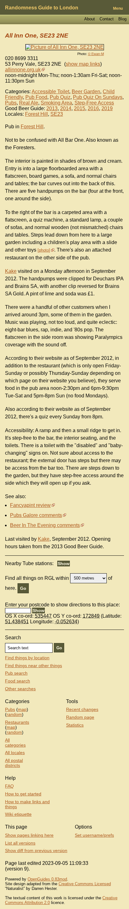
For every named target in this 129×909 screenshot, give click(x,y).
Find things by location (27, 657)
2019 (107, 108)
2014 (65, 108)
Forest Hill (36, 114)
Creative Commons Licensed (85, 883)
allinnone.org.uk (23, 69)
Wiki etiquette (18, 814)
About (89, 19)
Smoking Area (56, 102)
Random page (80, 717)
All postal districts (14, 763)
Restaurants (17, 722)
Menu (118, 8)
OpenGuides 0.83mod (47, 879)
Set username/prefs (94, 835)
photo (44, 250)
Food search (17, 680)
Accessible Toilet (50, 91)
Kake (11, 271)
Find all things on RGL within (37, 577)
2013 (52, 108)
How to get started (23, 793)
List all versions (20, 842)
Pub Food (36, 97)
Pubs (11, 102)
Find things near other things (33, 665)
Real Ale (28, 102)
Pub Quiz (60, 97)
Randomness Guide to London (41, 7)
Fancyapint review (30, 505)
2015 (79, 108)
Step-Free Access (94, 102)
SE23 (56, 114)
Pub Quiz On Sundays (97, 97)
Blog (122, 19)
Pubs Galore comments (36, 515)
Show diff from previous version (36, 850)
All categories (15, 743)
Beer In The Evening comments (45, 525)
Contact (107, 19)
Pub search (16, 673)
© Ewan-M (96, 54)
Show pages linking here (29, 835)
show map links (83, 64)
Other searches (20, 688)
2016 (93, 108)
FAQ (9, 786)
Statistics (75, 725)
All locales (15, 752)
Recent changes (82, 709)
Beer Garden (86, 91)
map (22, 709)
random (14, 714)
